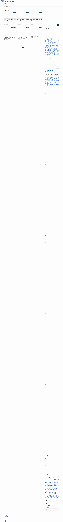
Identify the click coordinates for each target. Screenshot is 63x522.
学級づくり (50, 484)
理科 (55, 493)
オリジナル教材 (50, 479)
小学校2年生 (48, 488)
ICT (46, 479)
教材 (52, 492)
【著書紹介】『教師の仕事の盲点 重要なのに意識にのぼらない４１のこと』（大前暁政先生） (52, 46)
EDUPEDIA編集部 (51, 478)
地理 (47, 484)
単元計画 (55, 482)
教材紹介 (55, 492)
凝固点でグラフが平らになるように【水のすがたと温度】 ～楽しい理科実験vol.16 (52, 34)
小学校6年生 (55, 489)
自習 (48, 497)
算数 (48, 496)
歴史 (49, 493)
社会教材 (53, 495)
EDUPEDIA (48, 503)
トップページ (6, 515)
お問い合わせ (6, 517)
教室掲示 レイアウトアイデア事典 (52, 492)
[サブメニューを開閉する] (58, 503)
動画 (52, 482)
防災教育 (57, 497)
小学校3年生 (53, 488)
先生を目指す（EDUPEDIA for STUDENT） (7, 1)
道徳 (54, 497)
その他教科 (48, 507)
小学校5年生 (50, 489)
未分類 (47, 509)
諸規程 (5, 520)
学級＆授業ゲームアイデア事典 (51, 486)
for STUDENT (48, 505)
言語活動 (51, 497)
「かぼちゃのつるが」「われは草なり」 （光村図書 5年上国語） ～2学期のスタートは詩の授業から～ (52, 66)
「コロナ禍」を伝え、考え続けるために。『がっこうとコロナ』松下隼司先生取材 (52, 43)
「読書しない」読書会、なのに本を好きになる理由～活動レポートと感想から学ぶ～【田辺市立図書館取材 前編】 (52, 54)
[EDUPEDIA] (6, 4)
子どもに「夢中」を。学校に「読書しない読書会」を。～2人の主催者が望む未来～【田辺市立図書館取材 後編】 (52, 51)
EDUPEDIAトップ (3, 0)
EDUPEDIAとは (6, 516)
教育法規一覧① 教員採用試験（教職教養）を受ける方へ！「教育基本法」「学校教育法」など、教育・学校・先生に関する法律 (52, 78)
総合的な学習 (52, 496)
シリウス (55, 479)
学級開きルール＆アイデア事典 (52, 485)
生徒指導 (47, 495)
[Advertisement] (52, 16)
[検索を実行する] (58, 25)
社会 (50, 495)
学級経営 (54, 484)
